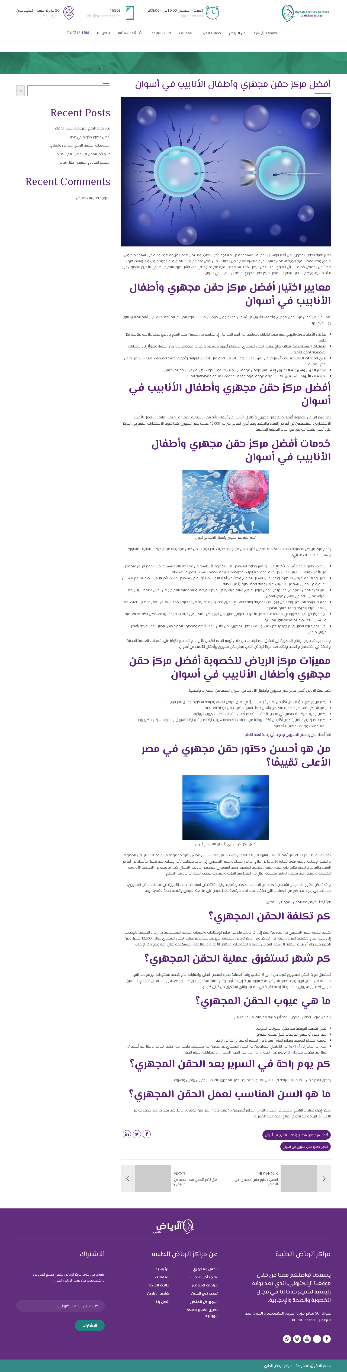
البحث (106, 82)
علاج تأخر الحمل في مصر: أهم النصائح (83, 154)
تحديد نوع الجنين (204, 1293)
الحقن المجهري (205, 1269)
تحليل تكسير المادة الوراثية (202, 1313)
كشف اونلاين (158, 1293)
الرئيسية (162, 1269)
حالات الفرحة (161, 33)
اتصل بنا (103, 33)
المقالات (185, 33)
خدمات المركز (210, 33)
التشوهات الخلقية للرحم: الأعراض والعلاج (80, 145)
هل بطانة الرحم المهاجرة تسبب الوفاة (82, 128)
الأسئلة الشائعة (130, 33)
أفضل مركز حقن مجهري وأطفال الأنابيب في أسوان (296, 1135)
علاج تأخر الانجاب (204, 1277)
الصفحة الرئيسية (266, 33)
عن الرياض (237, 33)
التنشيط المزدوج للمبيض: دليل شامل (84, 162)
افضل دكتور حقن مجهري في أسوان (305, 1146)
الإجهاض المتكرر (204, 1302)
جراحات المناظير (205, 1285)
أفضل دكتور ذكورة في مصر (90, 137)
